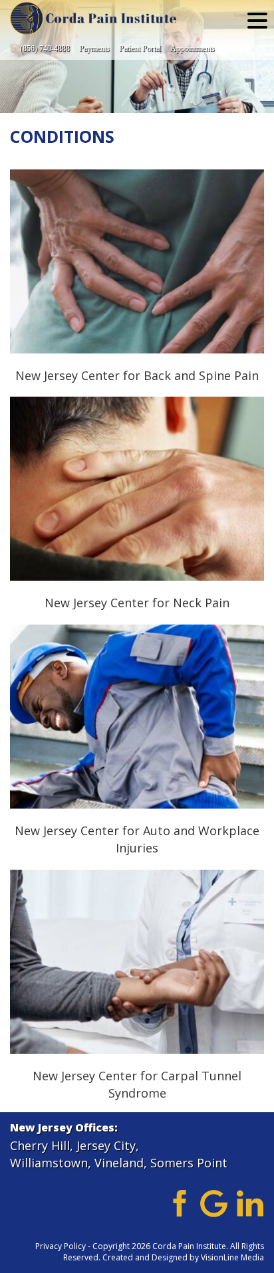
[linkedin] (250, 1202)
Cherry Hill (40, 1145)
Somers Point (188, 1163)
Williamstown (49, 1163)
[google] (214, 1202)
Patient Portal (140, 48)
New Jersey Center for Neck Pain (137, 488)
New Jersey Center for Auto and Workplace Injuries (137, 716)
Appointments (192, 48)
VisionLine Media (232, 1257)
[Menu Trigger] (257, 20)
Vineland (119, 1163)
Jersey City (106, 1145)
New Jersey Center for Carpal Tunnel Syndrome (137, 961)
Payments (94, 48)
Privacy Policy (60, 1246)
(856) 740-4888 (45, 48)
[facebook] (177, 1202)
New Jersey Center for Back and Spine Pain (137, 261)
